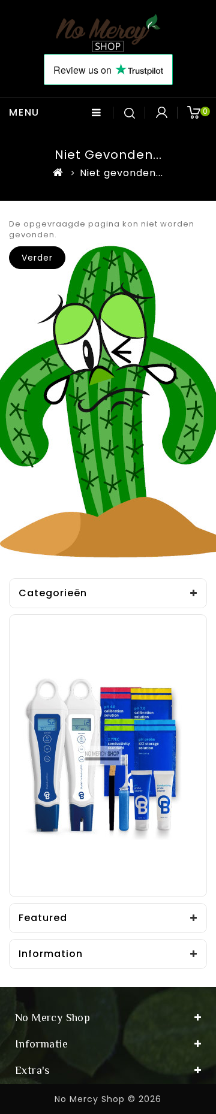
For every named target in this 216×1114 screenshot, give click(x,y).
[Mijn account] (161, 113)
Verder (37, 258)
